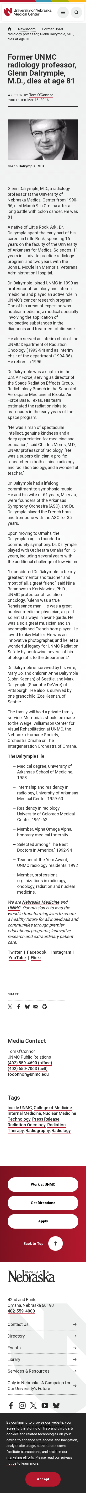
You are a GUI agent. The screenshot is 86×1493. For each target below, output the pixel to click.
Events (14, 1347)
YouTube (17, 957)
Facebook (36, 952)
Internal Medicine (24, 1113)
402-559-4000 (21, 1310)
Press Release (45, 1119)
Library (14, 1359)
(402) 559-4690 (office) (30, 1062)
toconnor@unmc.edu (28, 1074)
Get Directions (43, 1203)
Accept (43, 1479)
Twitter (15, 952)
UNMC (14, 907)
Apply (43, 1221)
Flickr (36, 957)
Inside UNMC (20, 1107)
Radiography (38, 1130)
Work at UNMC (43, 1184)
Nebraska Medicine (40, 902)
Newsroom (27, 29)
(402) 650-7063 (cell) (28, 1068)
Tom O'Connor (41, 95)
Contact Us (18, 1324)
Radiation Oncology (27, 1124)
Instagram (61, 952)
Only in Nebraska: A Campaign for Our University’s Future (39, 1385)
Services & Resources (29, 1371)
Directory (16, 1336)
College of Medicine (53, 1107)
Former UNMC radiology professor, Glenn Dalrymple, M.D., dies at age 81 (41, 34)
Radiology (61, 1130)
